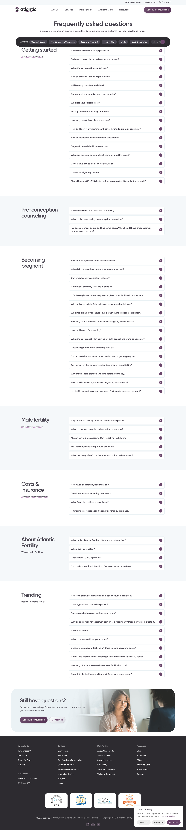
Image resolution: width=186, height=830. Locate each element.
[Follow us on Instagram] (87, 824)
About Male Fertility (105, 751)
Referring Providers (133, 2)
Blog (139, 751)
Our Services (63, 751)
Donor (60, 783)
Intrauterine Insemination (68, 769)
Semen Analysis (104, 755)
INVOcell (61, 779)
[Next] (163, 42)
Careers (21, 765)
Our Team (22, 755)
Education (141, 755)
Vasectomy (102, 765)
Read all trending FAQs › (33, 601)
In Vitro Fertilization (66, 774)
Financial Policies (93, 818)
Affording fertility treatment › (35, 496)
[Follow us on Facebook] (93, 824)
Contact (140, 774)
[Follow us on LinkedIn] (98, 824)
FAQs (139, 760)
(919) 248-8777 (165, 2)
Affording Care (105, 9)
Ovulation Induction (66, 765)
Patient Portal (150, 2)
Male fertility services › (32, 426)
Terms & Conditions (75, 818)
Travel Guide (142, 769)
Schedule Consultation (27, 778)
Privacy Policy (58, 818)
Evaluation (62, 755)
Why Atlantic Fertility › (32, 552)
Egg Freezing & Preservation (70, 760)
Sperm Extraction (104, 760)
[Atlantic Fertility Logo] (25, 9)
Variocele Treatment (106, 774)
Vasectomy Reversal (106, 769)
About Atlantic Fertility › (33, 56)
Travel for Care (24, 760)
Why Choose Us (24, 751)
